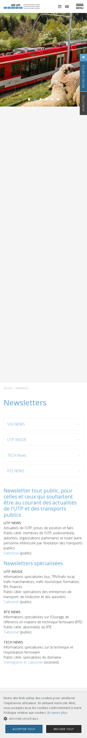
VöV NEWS (16, 424)
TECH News (16, 455)
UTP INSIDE (16, 439)
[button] (43, 718)
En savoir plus (57, 713)
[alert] (43, 715)
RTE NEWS (15, 471)
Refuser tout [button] (64, 729)
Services (8, 388)
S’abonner (12, 553)
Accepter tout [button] (24, 729)
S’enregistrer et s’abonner (24, 662)
